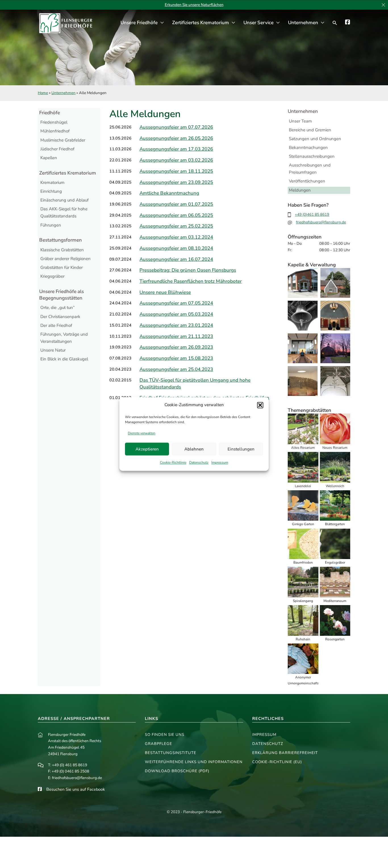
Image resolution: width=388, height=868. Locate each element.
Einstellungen (241, 449)
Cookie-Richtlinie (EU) (277, 762)
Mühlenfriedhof (55, 131)
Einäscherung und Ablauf (64, 200)
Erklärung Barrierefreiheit (285, 752)
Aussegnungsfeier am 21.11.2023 (176, 336)
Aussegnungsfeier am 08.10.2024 (176, 248)
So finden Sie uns (164, 734)
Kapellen (48, 158)
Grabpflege (158, 743)
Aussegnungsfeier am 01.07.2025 (176, 204)
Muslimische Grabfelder (62, 140)
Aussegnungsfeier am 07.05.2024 (176, 303)
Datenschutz (198, 462)
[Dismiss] (383, 5)
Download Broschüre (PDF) (177, 771)
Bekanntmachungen (308, 147)
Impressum (219, 462)
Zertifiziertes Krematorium (200, 22)
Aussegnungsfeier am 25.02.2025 (176, 226)
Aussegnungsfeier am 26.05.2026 (176, 138)
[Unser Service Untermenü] (277, 22)
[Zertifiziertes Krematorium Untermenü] (233, 22)
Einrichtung (51, 191)
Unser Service (258, 22)
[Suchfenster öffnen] (335, 23)
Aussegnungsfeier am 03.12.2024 (176, 237)
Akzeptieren (147, 449)
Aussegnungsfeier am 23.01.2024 (176, 325)
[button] (260, 405)
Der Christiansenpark (60, 316)
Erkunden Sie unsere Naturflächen (194, 4)
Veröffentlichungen (307, 181)
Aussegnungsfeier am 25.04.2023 (176, 369)
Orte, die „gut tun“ (57, 307)
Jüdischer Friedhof (57, 149)
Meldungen (300, 190)
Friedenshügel (53, 122)
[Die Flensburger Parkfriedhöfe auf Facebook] (347, 23)
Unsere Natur (53, 350)
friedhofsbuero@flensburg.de (321, 222)
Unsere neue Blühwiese (165, 292)
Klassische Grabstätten (62, 250)
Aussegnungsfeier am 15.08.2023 (176, 358)
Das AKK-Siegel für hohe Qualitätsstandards (63, 212)
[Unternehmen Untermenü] (322, 22)
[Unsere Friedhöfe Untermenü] (162, 22)
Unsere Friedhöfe (139, 22)
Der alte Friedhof (56, 325)
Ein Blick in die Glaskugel (64, 359)
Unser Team (300, 121)
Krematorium (52, 182)
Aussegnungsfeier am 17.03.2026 (176, 149)
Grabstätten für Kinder (61, 267)
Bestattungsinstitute (170, 752)
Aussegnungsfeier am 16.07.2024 (176, 259)
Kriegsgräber (52, 276)
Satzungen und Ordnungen (315, 139)
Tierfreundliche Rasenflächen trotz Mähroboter (190, 281)
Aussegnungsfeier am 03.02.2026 (176, 160)
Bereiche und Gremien (310, 130)
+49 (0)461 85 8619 (312, 214)
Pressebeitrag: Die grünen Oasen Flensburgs (187, 270)
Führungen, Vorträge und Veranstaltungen (64, 337)
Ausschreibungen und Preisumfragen (310, 168)
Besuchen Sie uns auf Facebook (75, 789)
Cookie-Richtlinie (173, 462)
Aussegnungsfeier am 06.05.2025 (176, 215)
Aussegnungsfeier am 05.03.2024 (176, 314)
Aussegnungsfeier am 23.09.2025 (176, 182)
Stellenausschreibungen (312, 156)
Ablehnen (194, 449)
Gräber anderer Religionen (65, 258)
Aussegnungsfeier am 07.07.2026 (176, 127)
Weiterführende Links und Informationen (194, 762)
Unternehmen (303, 22)
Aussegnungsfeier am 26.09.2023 (176, 347)
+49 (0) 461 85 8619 (69, 765)
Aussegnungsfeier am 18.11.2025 (176, 171)
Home (43, 92)
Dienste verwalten (141, 433)
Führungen (50, 225)
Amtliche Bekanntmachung (169, 193)
